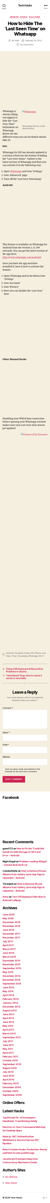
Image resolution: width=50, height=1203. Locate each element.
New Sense (11, 1182)
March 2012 (9, 1033)
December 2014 (11, 976)
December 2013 (11, 1006)
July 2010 (8, 1072)
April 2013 (8, 1018)
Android (14, 17)
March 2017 (9, 949)
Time (14, 656)
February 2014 (11, 999)
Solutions (34, 17)
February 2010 (11, 1083)
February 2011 (10, 1056)
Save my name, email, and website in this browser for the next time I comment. (22, 770)
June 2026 (8, 914)
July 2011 (8, 1041)
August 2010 (10, 1068)
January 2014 (10, 1002)
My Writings (11, 1176)
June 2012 (8, 1022)
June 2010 (8, 1075)
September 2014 (12, 983)
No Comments (26, 44)
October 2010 (10, 1060)
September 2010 (12, 1064)
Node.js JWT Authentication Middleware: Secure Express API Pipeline (20, 1140)
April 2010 (8, 1079)
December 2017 (11, 933)
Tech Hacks (25, 5)
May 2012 (8, 1026)
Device (23, 17)
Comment (8, 708)
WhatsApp (16, 171)
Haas (17, 40)
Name (6, 732)
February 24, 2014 (33, 40)
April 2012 (8, 1029)
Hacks (27, 653)
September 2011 (12, 1037)
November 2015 (11, 964)
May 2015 (8, 972)
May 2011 (8, 1049)
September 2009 (12, 1095)
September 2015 (12, 968)
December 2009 (12, 1087)
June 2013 (8, 1014)
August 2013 (10, 1010)
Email (6, 745)
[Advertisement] (25, 84)
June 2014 (8, 987)
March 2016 (9, 956)
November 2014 (11, 979)
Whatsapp (33, 656)
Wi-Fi (41, 656)
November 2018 (11, 926)
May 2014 (8, 991)
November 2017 (11, 937)
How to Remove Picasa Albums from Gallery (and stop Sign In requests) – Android (24, 874)
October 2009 (10, 1091)
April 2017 (8, 945)
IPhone (38, 653)
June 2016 (8, 953)
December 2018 (11, 922)
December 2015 (11, 960)
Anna (5, 896)
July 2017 (8, 941)
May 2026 (8, 918)
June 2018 (8, 930)
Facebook (18, 653)
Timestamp (22, 656)
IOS (32, 653)
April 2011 (8, 1052)
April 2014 (8, 995)
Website (6, 757)
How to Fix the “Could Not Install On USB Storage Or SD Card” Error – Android (23, 852)
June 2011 (8, 1045)
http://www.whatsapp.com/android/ (22, 257)
